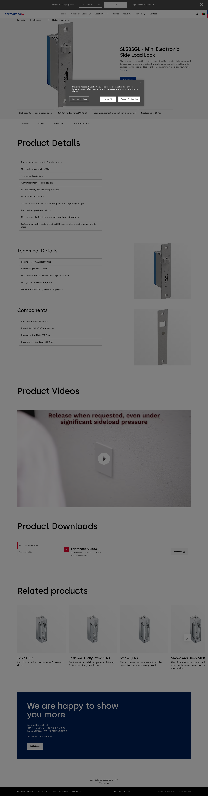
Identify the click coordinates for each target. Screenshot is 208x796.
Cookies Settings (79, 99)
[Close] (140, 82)
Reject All (108, 99)
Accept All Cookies (129, 99)
